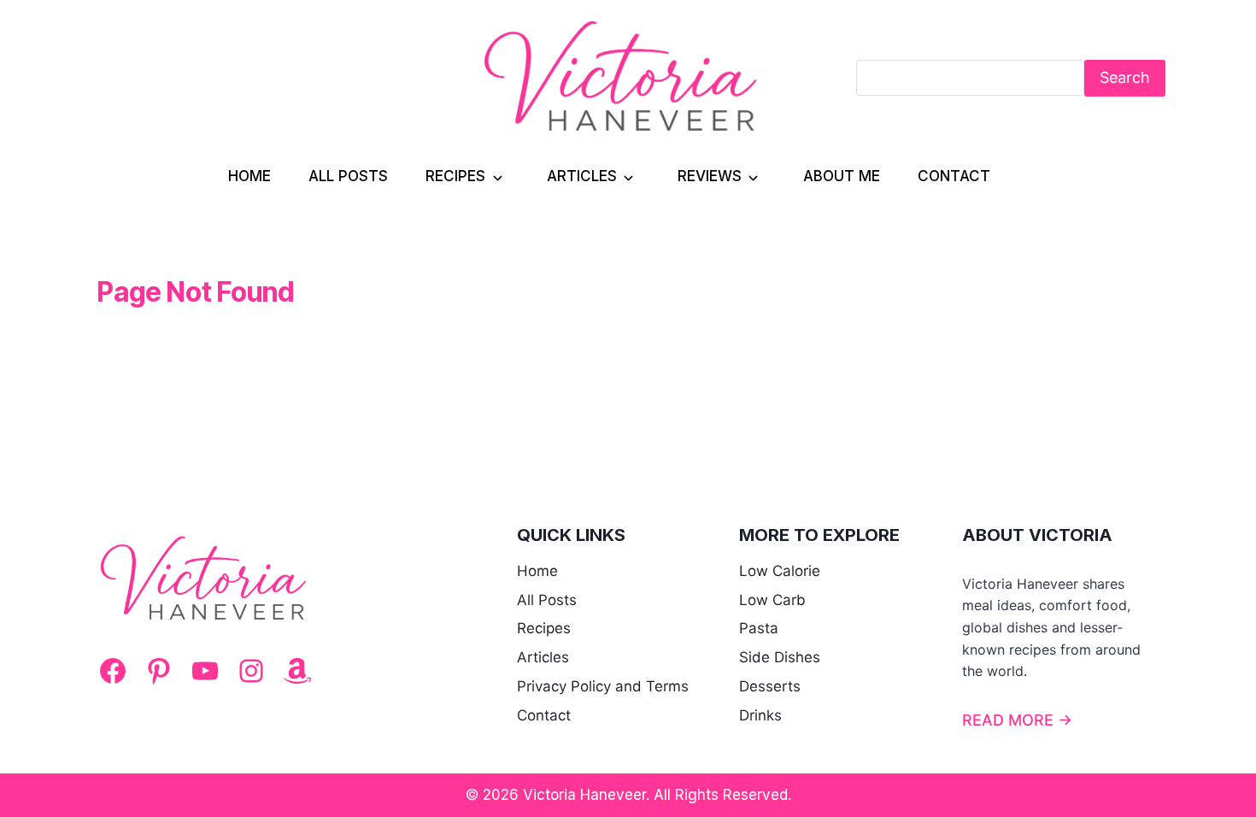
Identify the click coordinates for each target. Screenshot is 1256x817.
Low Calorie (779, 570)
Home (249, 176)
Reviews (710, 176)
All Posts (348, 176)
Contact (954, 176)
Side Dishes (779, 657)
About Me (841, 176)
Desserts (770, 686)
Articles (582, 176)
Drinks (760, 715)
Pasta (758, 628)
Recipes (455, 176)
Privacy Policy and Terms (603, 686)
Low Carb (772, 599)
